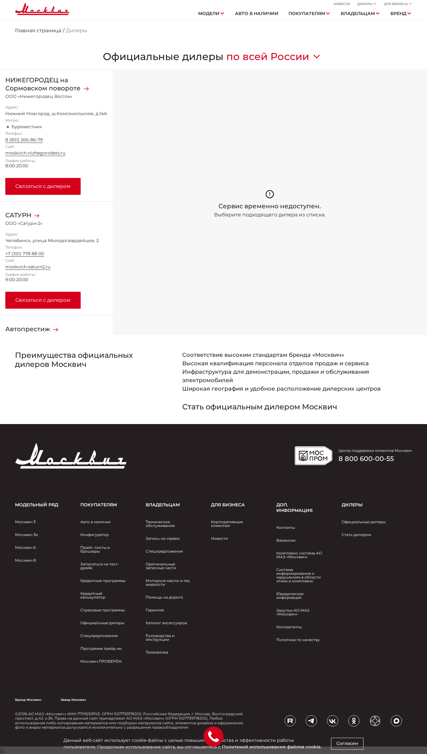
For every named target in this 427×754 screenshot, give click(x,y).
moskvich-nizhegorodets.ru (35, 153)
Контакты (285, 527)
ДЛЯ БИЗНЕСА (228, 505)
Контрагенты (289, 627)
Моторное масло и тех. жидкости (168, 582)
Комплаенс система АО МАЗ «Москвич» (299, 555)
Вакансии (285, 540)
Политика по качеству (298, 639)
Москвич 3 (25, 521)
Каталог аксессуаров (166, 622)
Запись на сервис (163, 538)
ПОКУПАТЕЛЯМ (98, 505)
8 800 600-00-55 (366, 459)
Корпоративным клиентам (227, 523)
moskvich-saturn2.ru (27, 267)
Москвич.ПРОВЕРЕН (101, 661)
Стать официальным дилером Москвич (259, 406)
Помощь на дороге (164, 597)
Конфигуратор (94, 534)
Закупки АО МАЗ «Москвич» (292, 612)
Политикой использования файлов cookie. (272, 747)
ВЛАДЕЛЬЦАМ (163, 505)
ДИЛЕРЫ (352, 505)
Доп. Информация (294, 507)
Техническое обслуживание (160, 523)
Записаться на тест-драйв (99, 566)
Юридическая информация (290, 595)
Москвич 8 (25, 560)
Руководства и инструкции (160, 637)
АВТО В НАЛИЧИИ (257, 13)
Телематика (157, 652)
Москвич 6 (25, 547)
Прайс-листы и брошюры (95, 549)
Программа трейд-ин (101, 648)
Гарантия (155, 610)
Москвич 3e (26, 534)
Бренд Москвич (28, 700)
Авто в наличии (95, 521)
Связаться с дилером (43, 186)
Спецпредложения (99, 635)
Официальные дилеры (102, 622)
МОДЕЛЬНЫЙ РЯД (36, 505)
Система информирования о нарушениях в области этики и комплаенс (298, 575)
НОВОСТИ (342, 4)
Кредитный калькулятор (92, 595)
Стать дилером (356, 534)
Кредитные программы (102, 580)
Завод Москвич (73, 700)
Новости (219, 538)
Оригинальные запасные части (161, 566)
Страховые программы (102, 610)
